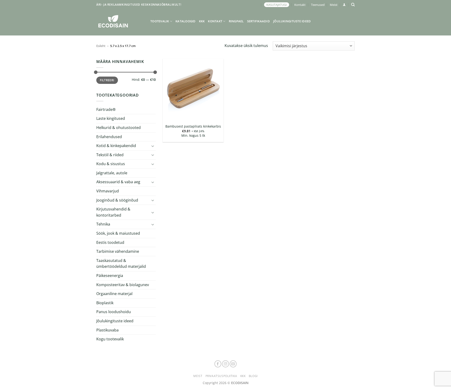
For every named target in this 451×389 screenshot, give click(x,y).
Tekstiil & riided (110, 154)
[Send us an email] (233, 363)
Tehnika (103, 224)
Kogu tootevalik (110, 339)
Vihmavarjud (107, 191)
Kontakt (300, 5)
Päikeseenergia (109, 275)
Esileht (100, 46)
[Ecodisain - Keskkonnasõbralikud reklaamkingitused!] (119, 21)
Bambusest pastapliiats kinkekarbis (193, 126)
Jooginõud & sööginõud (117, 200)
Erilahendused (109, 136)
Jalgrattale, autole (111, 172)
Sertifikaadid (258, 21)
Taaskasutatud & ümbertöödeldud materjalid (121, 263)
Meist (334, 5)
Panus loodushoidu (113, 311)
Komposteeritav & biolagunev (122, 284)
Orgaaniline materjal (114, 293)
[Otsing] (353, 4)
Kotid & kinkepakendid (116, 145)
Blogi (253, 376)
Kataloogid (185, 21)
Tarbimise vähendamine (117, 251)
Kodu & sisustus (110, 163)
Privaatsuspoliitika (221, 376)
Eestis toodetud (110, 242)
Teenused (318, 5)
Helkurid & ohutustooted (118, 127)
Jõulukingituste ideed (292, 21)
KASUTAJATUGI (276, 5)
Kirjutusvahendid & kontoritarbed (113, 212)
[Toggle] (153, 146)
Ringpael (236, 21)
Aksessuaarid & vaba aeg (118, 181)
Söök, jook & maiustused (118, 233)
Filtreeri (107, 80)
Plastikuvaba (107, 329)
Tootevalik (159, 21)
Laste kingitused (110, 118)
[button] (344, 5)
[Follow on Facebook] (218, 363)
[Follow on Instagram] (225, 363)
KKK (202, 21)
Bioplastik (104, 302)
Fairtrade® (106, 109)
